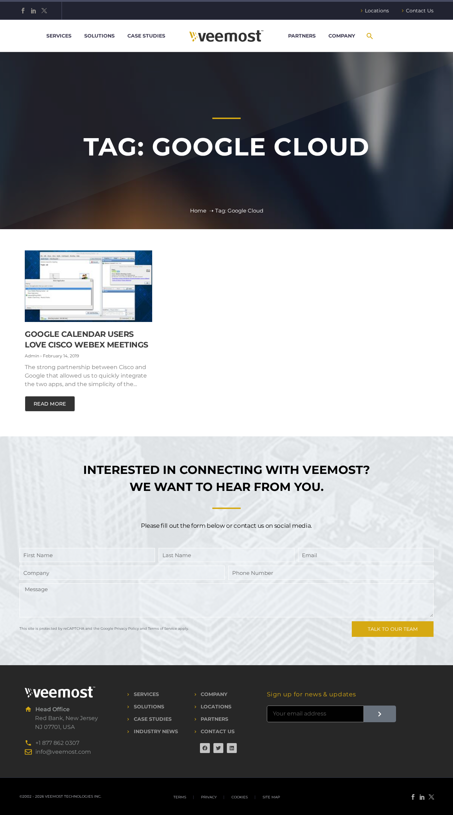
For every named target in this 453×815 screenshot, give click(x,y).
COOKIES (239, 797)
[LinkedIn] (33, 10)
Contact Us (420, 10)
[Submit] (380, 714)
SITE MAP (271, 797)
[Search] (369, 36)
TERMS (179, 797)
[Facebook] (23, 10)
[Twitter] (44, 10)
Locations (377, 10)
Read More (50, 404)
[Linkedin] (232, 748)
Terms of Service (162, 628)
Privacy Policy (126, 628)
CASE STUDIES (146, 36)
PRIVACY (209, 797)
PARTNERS (302, 36)
